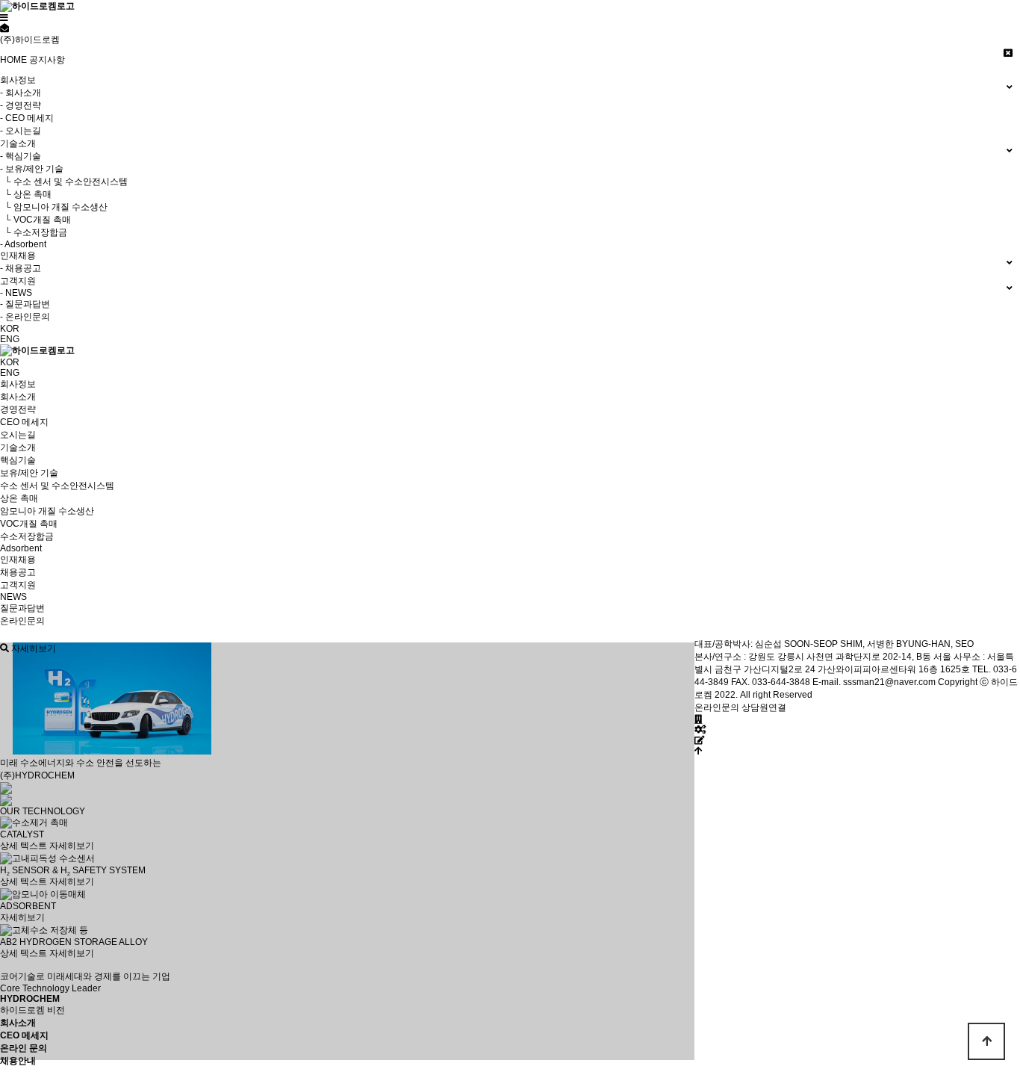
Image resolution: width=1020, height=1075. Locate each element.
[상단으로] (698, 751)
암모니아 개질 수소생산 (47, 511)
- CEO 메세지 (27, 118)
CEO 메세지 (24, 422)
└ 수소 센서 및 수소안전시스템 (64, 181)
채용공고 (18, 572)
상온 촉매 (19, 498)
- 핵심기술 (20, 156)
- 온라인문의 (25, 317)
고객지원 (18, 585)
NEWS (13, 597)
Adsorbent (21, 548)
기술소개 (18, 447)
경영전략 (18, 409)
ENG (9, 339)
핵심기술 (18, 460)
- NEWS (16, 293)
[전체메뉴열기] (4, 18)
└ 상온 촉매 (26, 194)
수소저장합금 (27, 536)
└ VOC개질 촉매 (35, 219)
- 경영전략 (20, 105)
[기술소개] (700, 730)
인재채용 (18, 559)
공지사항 (47, 60)
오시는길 (18, 435)
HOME (13, 60)
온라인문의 (22, 621)
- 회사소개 (20, 92)
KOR (9, 328)
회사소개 (18, 396)
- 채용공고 (20, 268)
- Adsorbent (23, 244)
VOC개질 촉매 (28, 523)
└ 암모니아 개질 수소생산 (54, 207)
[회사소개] (698, 719)
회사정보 (18, 384)
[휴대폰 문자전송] (4, 28)
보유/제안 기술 (29, 473)
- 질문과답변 (25, 304)
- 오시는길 (20, 131)
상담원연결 (763, 707)
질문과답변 (22, 608)
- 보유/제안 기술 (31, 169)
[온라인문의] (699, 740)
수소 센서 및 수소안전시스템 (57, 485)
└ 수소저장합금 (33, 232)
